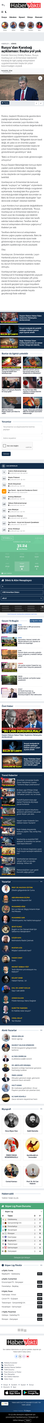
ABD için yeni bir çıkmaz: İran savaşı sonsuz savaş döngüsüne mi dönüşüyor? (32, 371)
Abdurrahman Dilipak (21, 897)
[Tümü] (41, 882)
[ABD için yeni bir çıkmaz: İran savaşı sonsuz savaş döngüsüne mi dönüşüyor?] (32, 362)
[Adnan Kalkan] (6, 999)
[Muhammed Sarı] (6, 919)
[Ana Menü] (2, 12)
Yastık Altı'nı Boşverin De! (21, 900)
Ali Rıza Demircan (19, 1056)
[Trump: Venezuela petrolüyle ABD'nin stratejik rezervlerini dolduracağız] (32, 403)
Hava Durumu (9, 1365)
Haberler (5, 44)
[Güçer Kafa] (6, 939)
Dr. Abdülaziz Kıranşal (21, 1065)
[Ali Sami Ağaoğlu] (6, 1098)
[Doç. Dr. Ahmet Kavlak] (6, 989)
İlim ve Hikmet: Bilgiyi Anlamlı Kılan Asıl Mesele (26, 910)
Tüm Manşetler (9, 1374)
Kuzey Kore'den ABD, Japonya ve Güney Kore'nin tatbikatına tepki (32, 391)
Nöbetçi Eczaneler (10, 1363)
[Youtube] (27, 1356)
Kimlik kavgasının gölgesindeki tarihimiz (24, 1049)
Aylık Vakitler (7, 573)
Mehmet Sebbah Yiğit (20, 967)
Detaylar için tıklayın (22, 1257)
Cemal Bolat (17, 1018)
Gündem (12, 17)
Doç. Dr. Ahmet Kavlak (21, 988)
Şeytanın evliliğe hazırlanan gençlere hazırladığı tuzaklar (26, 1069)
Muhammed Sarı (18, 918)
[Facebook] (16, 1356)
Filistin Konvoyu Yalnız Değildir (24, 1001)
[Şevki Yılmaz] (6, 929)
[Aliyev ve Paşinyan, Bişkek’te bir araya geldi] (11, 382)
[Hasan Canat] (6, 959)
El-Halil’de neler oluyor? (21, 1011)
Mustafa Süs (17, 948)
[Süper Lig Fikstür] (41, 1265)
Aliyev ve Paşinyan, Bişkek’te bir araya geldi (11, 390)
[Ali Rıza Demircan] (6, 1057)
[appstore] (13, 1393)
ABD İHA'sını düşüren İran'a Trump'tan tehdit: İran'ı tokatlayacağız (11, 371)
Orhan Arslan (18, 1036)
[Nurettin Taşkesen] (6, 1009)
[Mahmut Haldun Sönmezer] (6, 1047)
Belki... (14, 961)
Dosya (4, 17)
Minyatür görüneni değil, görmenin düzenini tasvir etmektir (26, 1079)
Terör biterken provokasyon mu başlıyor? (24, 970)
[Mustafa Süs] (6, 949)
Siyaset (22, 17)
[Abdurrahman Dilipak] (6, 899)
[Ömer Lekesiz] (6, 1078)
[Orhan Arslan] (6, 1037)
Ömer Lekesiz (17, 1075)
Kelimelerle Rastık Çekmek (22, 940)
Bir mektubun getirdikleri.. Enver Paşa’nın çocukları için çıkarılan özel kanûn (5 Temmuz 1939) (26, 1089)
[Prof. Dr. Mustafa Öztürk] (6, 889)
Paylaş (6, 103)
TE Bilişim (27, 1411)
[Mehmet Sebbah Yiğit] (6, 969)
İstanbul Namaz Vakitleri (12, 1367)
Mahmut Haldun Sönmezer (23, 1045)
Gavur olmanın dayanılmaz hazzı (24, 1099)
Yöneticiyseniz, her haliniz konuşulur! (26, 920)
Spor (14, 1387)
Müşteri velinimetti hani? (21, 950)
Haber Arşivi (8, 1379)
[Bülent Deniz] (6, 979)
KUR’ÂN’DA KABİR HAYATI (22, 1059)
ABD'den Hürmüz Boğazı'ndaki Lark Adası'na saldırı (11, 411)
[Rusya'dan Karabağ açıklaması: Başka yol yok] (22, 87)
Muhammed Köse (18, 906)
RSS (5, 1403)
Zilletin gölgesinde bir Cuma (23, 890)
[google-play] (31, 1393)
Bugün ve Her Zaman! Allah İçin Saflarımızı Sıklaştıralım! (24, 930)
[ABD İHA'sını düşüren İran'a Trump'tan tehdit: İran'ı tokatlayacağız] (11, 362)
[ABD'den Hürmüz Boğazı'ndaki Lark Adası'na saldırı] (11, 403)
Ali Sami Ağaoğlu (19, 1096)
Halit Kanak (17, 1085)
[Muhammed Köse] (6, 909)
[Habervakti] (25, 5)
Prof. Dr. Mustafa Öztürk (22, 887)
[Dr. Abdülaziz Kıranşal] (6, 1068)
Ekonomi (38, 17)
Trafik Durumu (9, 1369)
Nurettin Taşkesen (19, 1008)
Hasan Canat (17, 958)
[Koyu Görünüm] (5, 12)
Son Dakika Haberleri (11, 1376)
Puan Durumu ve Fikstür (12, 1372)
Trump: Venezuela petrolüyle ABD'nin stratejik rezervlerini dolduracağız (32, 411)
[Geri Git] (3, 5)
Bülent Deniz (17, 978)
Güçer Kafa (16, 938)
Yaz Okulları (16, 1021)
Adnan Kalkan (18, 998)
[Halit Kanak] (6, 1088)
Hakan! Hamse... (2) (19, 981)
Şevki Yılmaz (17, 927)
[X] (20, 1356)
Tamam (28, 1420)
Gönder (6, 454)
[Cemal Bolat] (6, 1019)
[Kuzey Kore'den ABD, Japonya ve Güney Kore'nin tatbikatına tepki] (32, 382)
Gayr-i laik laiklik (18, 991)
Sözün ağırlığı (17, 1039)
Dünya (30, 17)
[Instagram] (24, 1356)
